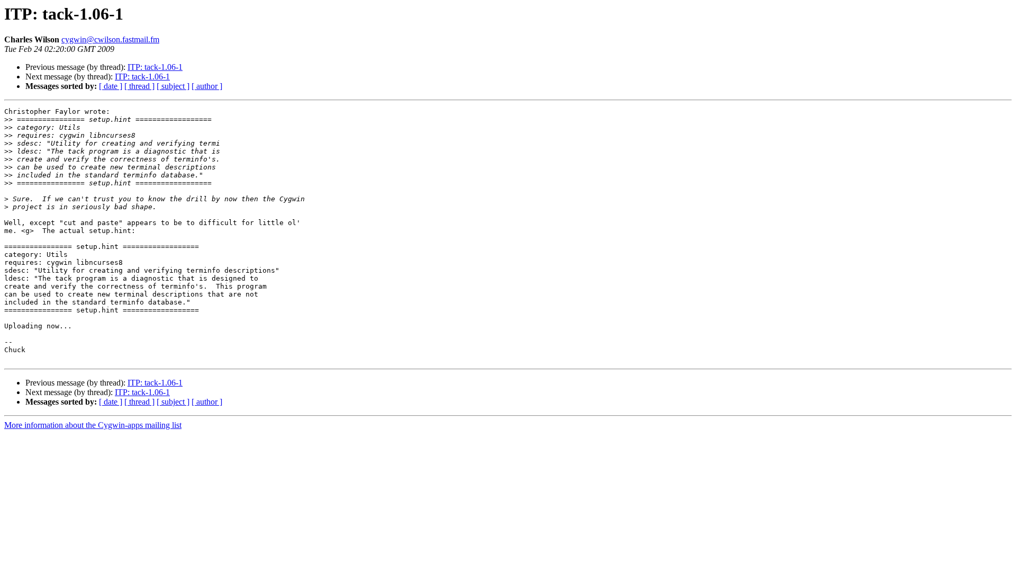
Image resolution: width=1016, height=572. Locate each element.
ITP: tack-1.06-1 (155, 67)
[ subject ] (173, 86)
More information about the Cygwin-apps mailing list (93, 425)
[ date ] (110, 86)
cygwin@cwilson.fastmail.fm (110, 39)
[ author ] (207, 86)
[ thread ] (139, 86)
